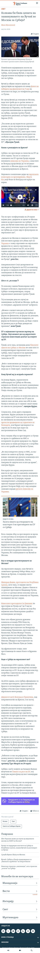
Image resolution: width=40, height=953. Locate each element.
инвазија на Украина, (19, 161)
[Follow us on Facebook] (3, 931)
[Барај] (31, 950)
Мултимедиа (10, 917)
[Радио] (8, 950)
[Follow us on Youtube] (13, 931)
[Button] (35, 34)
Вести (6, 891)
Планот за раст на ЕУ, (21, 772)
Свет (3, 9)
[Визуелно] (20, 950)
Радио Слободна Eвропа (15, 193)
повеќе (35, 894)
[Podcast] (28, 931)
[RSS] (23, 931)
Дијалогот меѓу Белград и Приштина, (17, 697)
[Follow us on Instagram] (18, 931)
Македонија (10, 883)
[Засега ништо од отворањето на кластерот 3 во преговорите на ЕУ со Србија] (20, 507)
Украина (5, 243)
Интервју (8, 901)
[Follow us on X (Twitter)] (8, 931)
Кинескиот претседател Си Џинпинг (17, 604)
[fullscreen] (36, 205)
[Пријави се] (33, 931)
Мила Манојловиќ (8, 25)
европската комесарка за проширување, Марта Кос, (20, 177)
